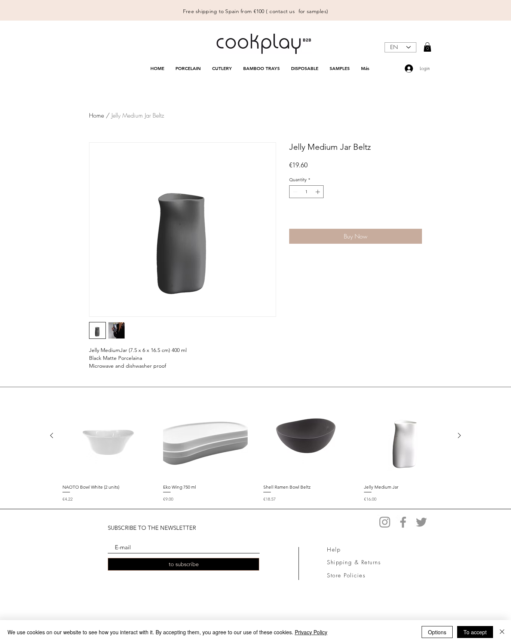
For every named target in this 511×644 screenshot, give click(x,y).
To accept (475, 632)
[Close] (502, 632)
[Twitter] (421, 522)
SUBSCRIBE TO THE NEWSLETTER (152, 528)
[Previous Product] (51, 435)
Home (96, 115)
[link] (427, 47)
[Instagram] (384, 522)
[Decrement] (294, 192)
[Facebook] (403, 522)
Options (437, 632)
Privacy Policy (311, 632)
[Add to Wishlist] (415, 217)
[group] (255, 447)
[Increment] (318, 192)
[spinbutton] (306, 192)
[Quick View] (104, 435)
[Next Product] (459, 435)
